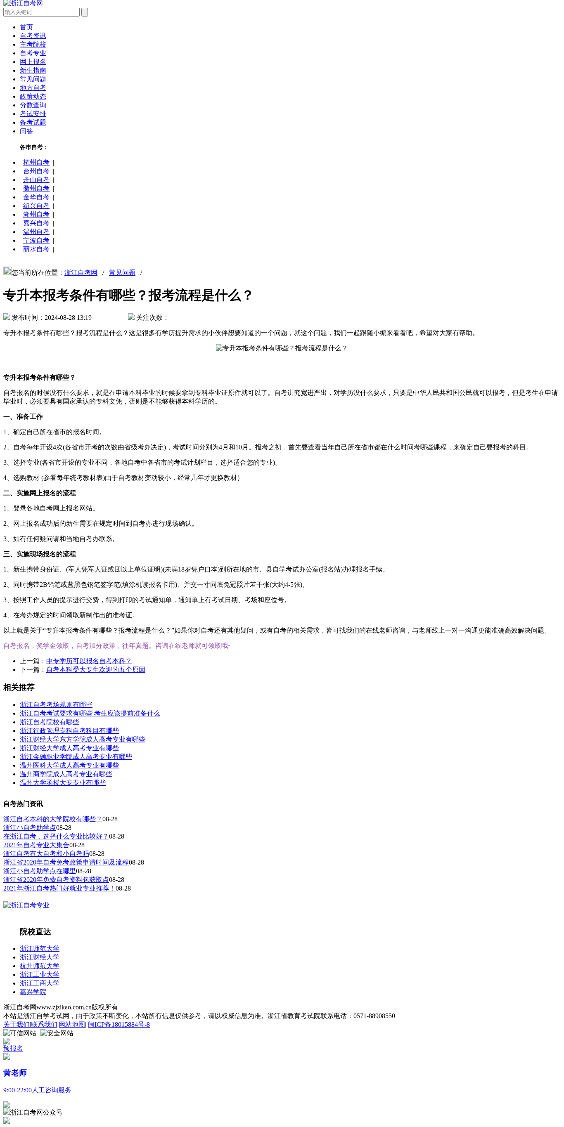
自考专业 (33, 53)
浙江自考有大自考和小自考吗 (46, 853)
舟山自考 (36, 179)
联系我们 (44, 1024)
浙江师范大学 (39, 948)
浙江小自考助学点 (29, 827)
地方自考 (33, 87)
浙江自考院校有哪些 (49, 721)
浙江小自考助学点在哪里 (39, 870)
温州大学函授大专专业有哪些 (63, 782)
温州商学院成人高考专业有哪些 (66, 773)
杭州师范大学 (39, 965)
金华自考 (36, 197)
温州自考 (36, 231)
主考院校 (33, 44)
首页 (26, 27)
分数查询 (33, 105)
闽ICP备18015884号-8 (119, 1024)
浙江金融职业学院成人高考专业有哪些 (76, 756)
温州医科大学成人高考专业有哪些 (69, 765)
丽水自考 (36, 249)
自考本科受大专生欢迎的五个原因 (95, 669)
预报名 (13, 1048)
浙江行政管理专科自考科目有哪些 (69, 730)
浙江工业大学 (39, 974)
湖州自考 (36, 214)
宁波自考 (36, 240)
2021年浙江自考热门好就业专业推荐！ (59, 888)
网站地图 (72, 1024)
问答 (26, 131)
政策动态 (33, 96)
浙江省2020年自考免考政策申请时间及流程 (66, 862)
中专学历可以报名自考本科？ (89, 660)
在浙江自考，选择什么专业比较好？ (56, 836)
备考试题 (33, 122)
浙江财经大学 (39, 957)
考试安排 (33, 113)
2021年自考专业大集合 (36, 844)
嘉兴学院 (33, 991)
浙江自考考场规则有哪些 (56, 704)
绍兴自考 (36, 205)
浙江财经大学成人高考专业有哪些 (69, 747)
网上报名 (33, 61)
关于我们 (16, 1024)
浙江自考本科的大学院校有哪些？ (52, 818)
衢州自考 (36, 188)
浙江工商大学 (39, 983)
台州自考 (36, 171)
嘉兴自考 (36, 223)
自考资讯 (33, 35)
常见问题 (33, 79)
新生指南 (33, 70)
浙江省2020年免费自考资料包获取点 (56, 879)
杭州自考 (36, 162)
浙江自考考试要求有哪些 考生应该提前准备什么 (90, 713)
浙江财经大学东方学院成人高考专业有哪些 (82, 739)
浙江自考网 (80, 272)
